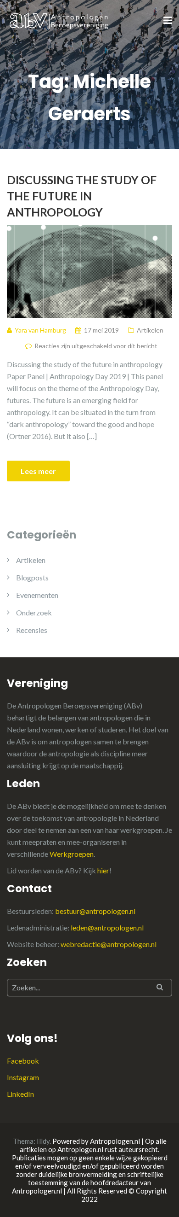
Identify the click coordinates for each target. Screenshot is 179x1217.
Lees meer (38, 471)
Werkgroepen (72, 853)
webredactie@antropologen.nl (109, 944)
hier (103, 870)
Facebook (23, 1060)
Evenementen (37, 595)
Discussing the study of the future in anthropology (82, 196)
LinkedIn (20, 1093)
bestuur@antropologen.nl (95, 911)
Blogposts (32, 577)
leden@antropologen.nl (107, 927)
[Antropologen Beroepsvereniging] (59, 20)
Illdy (43, 1141)
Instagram (23, 1077)
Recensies (31, 630)
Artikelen (150, 330)
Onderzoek (34, 612)
